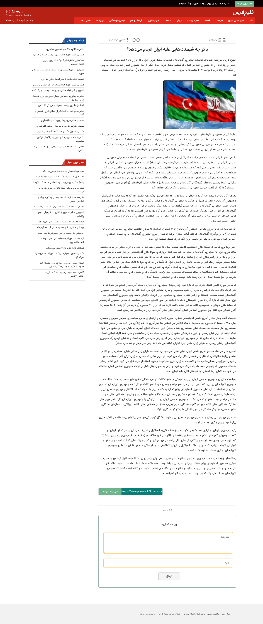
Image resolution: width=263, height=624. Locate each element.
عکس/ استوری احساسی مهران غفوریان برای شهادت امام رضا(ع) (58, 98)
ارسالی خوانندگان (117, 20)
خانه (251, 20)
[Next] (231, 4)
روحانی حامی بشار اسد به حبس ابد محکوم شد (60, 227)
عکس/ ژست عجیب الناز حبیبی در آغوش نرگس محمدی (60, 139)
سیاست (219, 20)
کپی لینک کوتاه (110, 492)
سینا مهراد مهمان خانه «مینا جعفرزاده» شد (63, 171)
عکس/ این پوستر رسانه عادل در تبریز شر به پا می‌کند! (61, 190)
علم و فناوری (153, 20)
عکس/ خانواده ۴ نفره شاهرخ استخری (65, 49)
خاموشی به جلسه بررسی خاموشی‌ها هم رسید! (61, 233)
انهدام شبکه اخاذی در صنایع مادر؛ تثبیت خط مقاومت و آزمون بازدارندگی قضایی (62, 265)
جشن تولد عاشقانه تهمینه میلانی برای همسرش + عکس (59, 148)
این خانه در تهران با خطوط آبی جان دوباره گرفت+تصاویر (62, 240)
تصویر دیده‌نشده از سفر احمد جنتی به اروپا (62, 79)
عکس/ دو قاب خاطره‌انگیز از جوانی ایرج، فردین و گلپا (59, 113)
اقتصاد (207, 20)
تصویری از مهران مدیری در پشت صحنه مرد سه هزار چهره (58, 71)
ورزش (179, 20)
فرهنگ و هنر (136, 20)
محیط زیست (193, 20)
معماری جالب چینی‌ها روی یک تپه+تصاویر (62, 120)
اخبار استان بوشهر (236, 20)
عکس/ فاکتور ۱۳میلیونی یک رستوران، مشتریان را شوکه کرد (59, 255)
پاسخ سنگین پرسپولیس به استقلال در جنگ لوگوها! (202, 3)
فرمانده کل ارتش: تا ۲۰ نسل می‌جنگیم (65, 248)
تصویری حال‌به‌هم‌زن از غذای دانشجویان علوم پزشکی (61, 214)
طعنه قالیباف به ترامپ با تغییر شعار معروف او (61, 222)
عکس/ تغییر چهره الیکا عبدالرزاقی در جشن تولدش (58, 85)
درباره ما (100, 20)
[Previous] (229, 4)
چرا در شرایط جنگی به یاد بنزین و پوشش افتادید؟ (59, 207)
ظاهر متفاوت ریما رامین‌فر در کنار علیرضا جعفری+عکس (64, 274)
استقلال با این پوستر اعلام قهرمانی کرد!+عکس (61, 105)
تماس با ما (86, 20)
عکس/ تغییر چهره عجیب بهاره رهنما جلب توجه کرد (58, 55)
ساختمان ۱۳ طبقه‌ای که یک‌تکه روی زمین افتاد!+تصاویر (63, 62)
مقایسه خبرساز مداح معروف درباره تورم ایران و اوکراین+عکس (61, 199)
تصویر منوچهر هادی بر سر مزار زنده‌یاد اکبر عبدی (60, 126)
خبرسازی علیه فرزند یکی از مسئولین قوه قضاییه (60, 177)
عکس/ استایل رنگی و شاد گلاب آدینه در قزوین (60, 132)
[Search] (31, 21)
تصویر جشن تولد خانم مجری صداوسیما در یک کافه (58, 90)
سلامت (168, 20)
